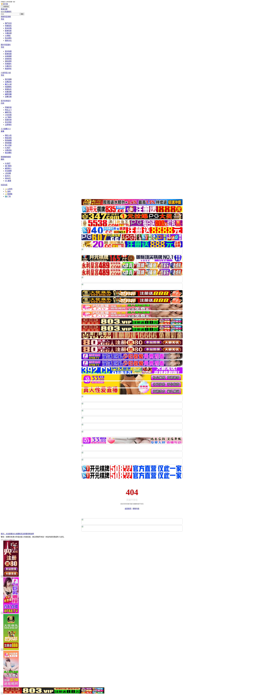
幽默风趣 (8, 94)
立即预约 (8, 125)
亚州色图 (8, 51)
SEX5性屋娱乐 (6, 11)
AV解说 (8, 35)
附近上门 (8, 110)
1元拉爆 (8, 173)
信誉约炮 (8, 120)
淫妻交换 (8, 96)
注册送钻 (8, 150)
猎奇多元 (8, 40)
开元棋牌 (8, 171)
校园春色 (8, 87)
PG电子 (7, 148)
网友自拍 (8, 138)
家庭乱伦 (8, 89)
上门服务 (8, 117)
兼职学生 (8, 112)
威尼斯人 (8, 168)
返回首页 (128, 509)
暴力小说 (8, 84)
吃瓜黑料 (8, 38)
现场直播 (8, 140)
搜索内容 (136, 509)
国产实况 (8, 23)
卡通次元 (8, 66)
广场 (8, 196)
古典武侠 (8, 82)
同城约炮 (8, 107)
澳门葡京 (8, 166)
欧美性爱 (8, 31)
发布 (8, 191)
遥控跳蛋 (8, 143)
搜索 (22, 14)
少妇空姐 (8, 115)
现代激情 (8, 79)
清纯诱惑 (8, 61)
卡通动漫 (8, 33)
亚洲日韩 (8, 28)
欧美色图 (8, 54)
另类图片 (8, 64)
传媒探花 (8, 26)
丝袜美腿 (8, 56)
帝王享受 (8, 122)
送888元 (8, 178)
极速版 (8, 194)
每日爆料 (8, 153)
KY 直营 (8, 181)
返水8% (7, 176)
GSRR (10, 540)
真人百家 (8, 145)
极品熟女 (8, 68)
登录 (2, 9)
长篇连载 (8, 92)
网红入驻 (8, 135)
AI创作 (8, 189)
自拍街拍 (8, 59)
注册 (5, 9)
